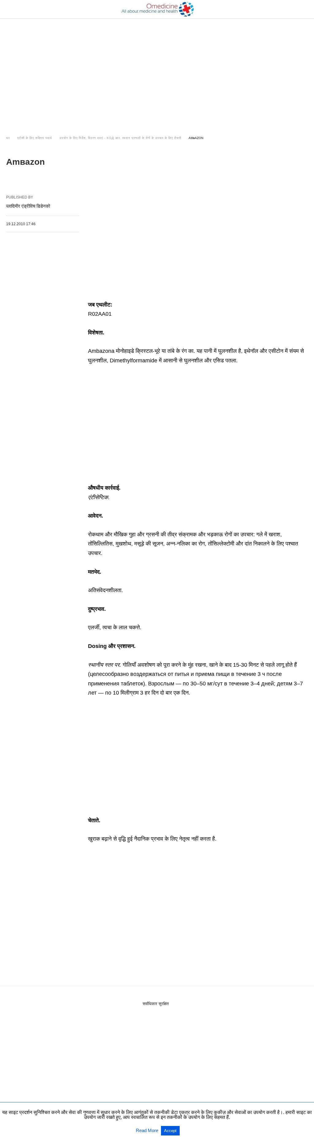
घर (8, 138)
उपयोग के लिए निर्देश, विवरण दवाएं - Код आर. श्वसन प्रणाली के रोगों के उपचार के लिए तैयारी (120, 138)
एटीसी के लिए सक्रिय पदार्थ (34, 138)
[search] (305, 9)
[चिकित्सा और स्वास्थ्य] (157, 9)
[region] (157, 71)
